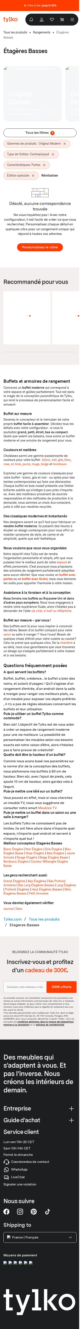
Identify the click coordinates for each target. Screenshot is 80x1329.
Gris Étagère (53, 849)
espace (62, 562)
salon (7, 634)
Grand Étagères (14, 881)
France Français (25, 1237)
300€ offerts (61, 987)
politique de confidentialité (50, 1024)
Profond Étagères (17, 889)
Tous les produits (44, 919)
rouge (35, 464)
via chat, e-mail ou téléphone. (51, 611)
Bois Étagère (55, 853)
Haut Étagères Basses (47, 889)
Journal (8, 908)
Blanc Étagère (13, 849)
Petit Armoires (38, 893)
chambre (66, 642)
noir (54, 460)
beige (45, 464)
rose (6, 464)
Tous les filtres (39, 133)
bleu (67, 460)
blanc (46, 460)
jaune (26, 464)
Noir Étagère (34, 849)
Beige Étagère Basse (53, 857)
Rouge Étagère (27, 857)
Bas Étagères (37, 881)
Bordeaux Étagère (16, 861)
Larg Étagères (66, 885)
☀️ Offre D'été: (40, 5)
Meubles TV (47, 808)
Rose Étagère (35, 853)
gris (60, 460)
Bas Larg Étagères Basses (36, 885)
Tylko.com (12, 919)
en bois (16, 464)
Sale (19, 908)
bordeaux (60, 464)
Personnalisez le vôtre (40, 247)
